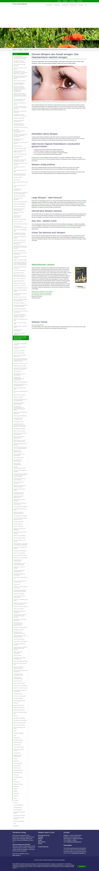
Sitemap (40, 843)
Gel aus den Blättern (69, 225)
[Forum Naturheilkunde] (23, 5)
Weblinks (40, 838)
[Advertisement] (49, 17)
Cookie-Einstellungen (43, 846)
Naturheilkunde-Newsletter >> (79, 853)
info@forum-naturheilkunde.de (74, 841)
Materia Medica (41, 841)
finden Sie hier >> (16, 855)
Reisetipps (40, 837)
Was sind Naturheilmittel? (38, 325)
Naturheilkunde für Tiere (44, 835)
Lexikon (40, 840)
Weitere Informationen (22, 867)
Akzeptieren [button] (82, 866)
